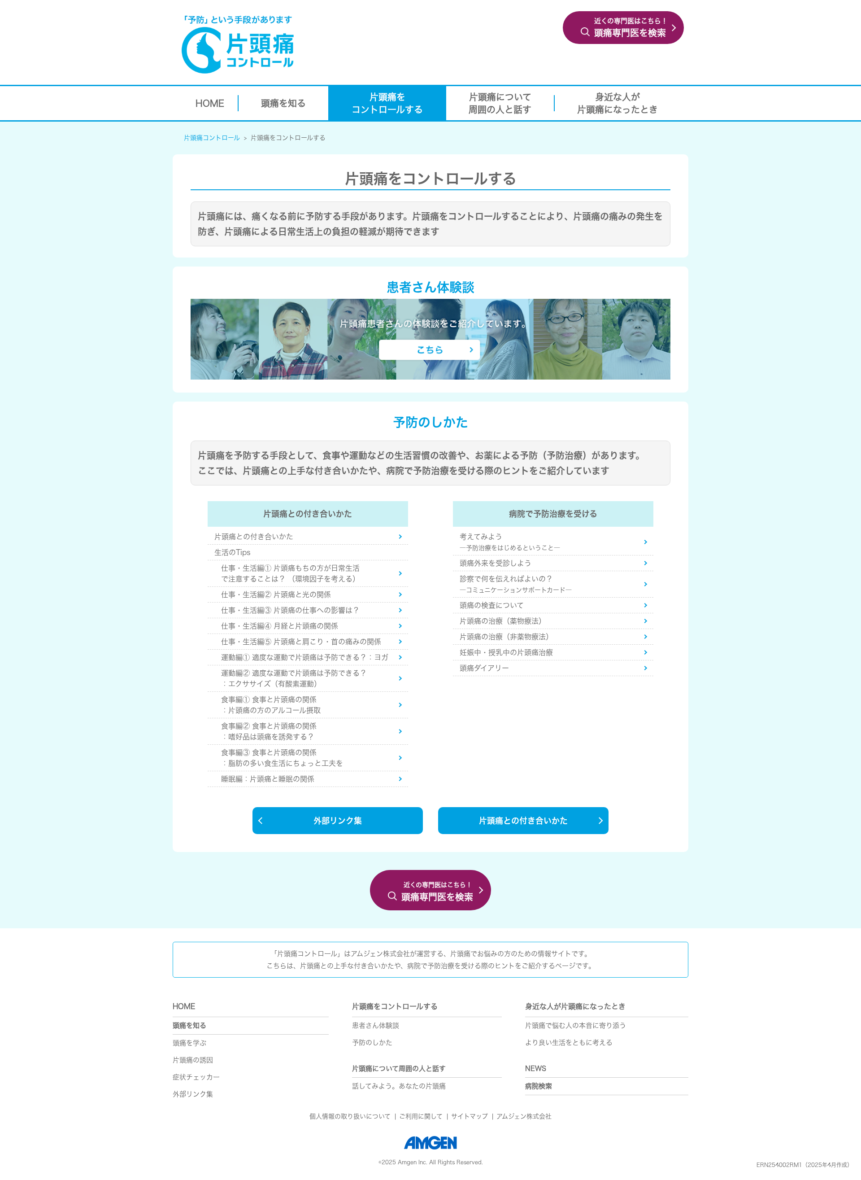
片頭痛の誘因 (193, 1060)
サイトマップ (469, 1116)
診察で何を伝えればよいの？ (516, 584)
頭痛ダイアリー (484, 668)
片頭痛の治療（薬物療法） (503, 621)
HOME (184, 1006)
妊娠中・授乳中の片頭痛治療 (506, 652)
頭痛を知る (189, 1025)
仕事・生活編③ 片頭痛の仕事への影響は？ (290, 610)
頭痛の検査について (492, 605)
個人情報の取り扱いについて (350, 1116)
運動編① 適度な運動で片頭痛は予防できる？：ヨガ (304, 657)
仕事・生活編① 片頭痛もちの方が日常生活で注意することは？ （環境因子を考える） (290, 573)
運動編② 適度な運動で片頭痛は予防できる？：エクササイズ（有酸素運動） (294, 678)
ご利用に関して (421, 1116)
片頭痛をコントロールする (288, 138)
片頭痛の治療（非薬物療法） (506, 636)
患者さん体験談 (375, 1025)
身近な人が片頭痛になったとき (575, 1006)
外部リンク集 (337, 821)
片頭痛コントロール (212, 138)
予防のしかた (372, 1042)
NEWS (535, 1068)
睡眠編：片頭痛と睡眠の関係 (267, 778)
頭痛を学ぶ (189, 1043)
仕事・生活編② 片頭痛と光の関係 (276, 594)
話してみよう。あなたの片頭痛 (399, 1086)
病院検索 (538, 1086)
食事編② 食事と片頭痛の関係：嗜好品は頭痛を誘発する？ (271, 731)
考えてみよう (510, 542)
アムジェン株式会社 (524, 1116)
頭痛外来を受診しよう (495, 563)
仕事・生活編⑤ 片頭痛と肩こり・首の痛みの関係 (301, 641)
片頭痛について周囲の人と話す (399, 1068)
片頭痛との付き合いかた (253, 536)
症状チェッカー (196, 1077)
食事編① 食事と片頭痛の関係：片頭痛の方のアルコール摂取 (278, 705)
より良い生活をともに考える (569, 1042)
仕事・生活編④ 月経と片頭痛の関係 (279, 625)
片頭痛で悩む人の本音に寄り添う (575, 1025)
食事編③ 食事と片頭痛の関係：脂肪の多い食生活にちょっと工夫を (282, 758)
